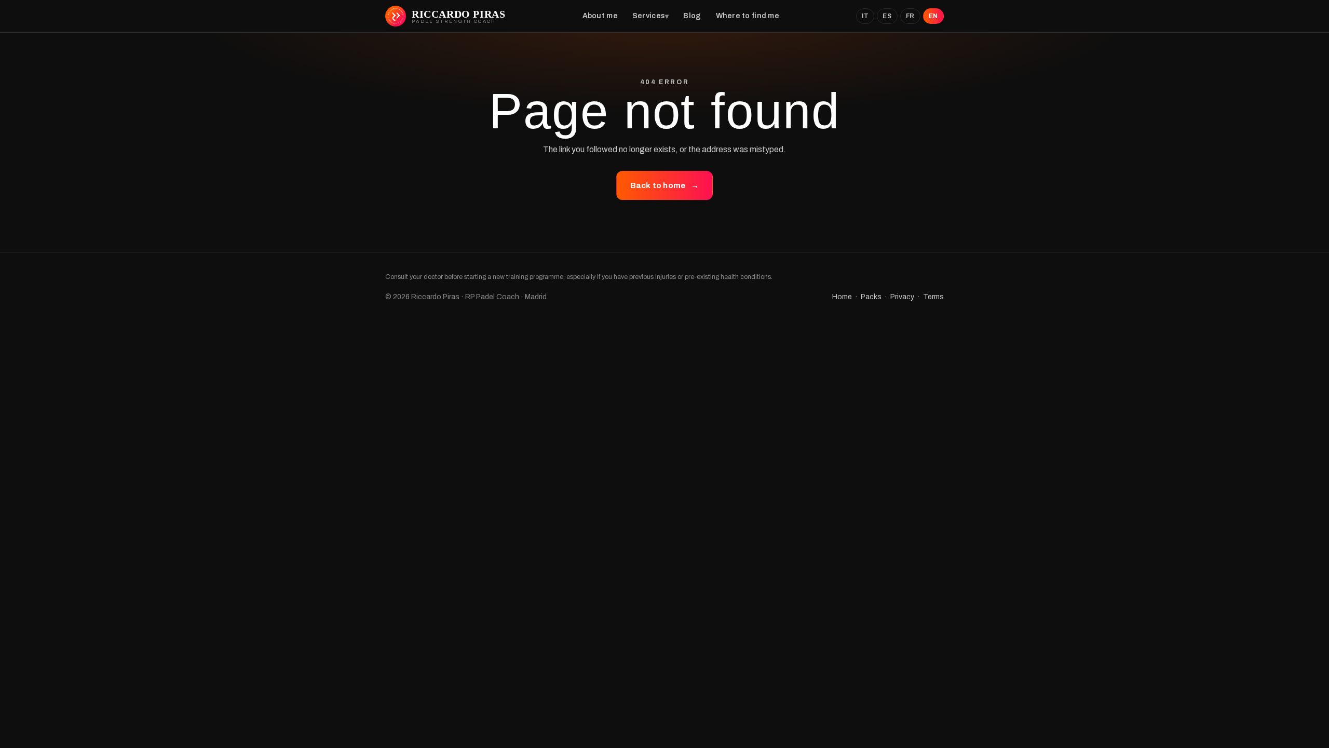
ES (887, 16)
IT (865, 16)
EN (933, 16)
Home (842, 297)
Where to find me (747, 16)
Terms (933, 297)
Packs (871, 297)
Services (648, 16)
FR (910, 16)
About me (600, 16)
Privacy (902, 297)
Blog (692, 16)
